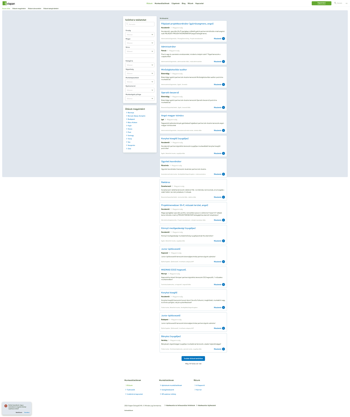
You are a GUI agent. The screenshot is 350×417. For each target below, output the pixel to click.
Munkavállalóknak (162, 3)
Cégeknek (176, 3)
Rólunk (190, 3)
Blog (183, 3)
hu (346, 3)
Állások (149, 3)
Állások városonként (34, 8)
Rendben (27, 412)
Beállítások (19, 412)
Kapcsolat (199, 3)
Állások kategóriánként (51, 8)
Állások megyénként (19, 8)
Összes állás (6, 8)
